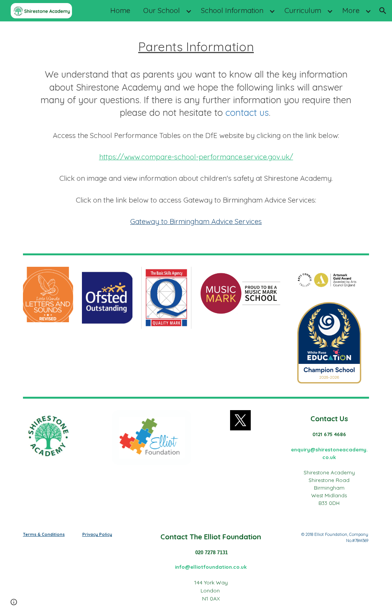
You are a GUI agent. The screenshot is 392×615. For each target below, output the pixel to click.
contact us (247, 112)
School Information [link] (232, 10)
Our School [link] (161, 10)
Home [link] (120, 10)
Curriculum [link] (302, 10)
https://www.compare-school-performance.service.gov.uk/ (196, 156)
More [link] (350, 10)
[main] (196, 136)
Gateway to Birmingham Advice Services (196, 221)
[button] (383, 11)
